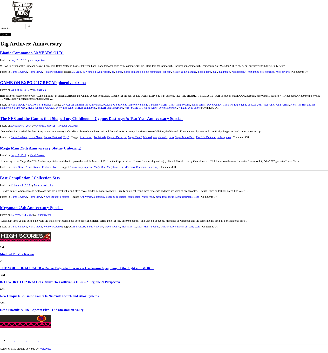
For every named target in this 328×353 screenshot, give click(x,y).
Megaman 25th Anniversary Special (31, 207)
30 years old (89, 71)
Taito (196, 196)
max (215, 71)
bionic (118, 71)
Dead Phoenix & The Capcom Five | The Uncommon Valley (42, 310)
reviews (286, 71)
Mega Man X (128, 226)
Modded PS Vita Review (17, 254)
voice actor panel (168, 107)
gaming (192, 71)
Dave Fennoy (214, 104)
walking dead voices (190, 107)
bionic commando (151, 71)
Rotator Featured (53, 71)
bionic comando (132, 71)
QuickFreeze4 (127, 167)
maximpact (224, 71)
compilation (134, 196)
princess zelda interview (110, 107)
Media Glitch (35, 107)
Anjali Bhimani (79, 104)
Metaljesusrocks (184, 196)
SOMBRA (137, 107)
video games (151, 107)
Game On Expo (231, 104)
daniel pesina (199, 104)
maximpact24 (37, 60)
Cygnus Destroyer (117, 137)
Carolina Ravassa (158, 104)
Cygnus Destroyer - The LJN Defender (56, 125)
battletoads (100, 137)
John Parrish (282, 104)
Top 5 (66, 137)
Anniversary (103, 71)
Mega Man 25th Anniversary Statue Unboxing (40, 148)
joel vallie (269, 104)
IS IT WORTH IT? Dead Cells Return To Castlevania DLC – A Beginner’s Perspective (60, 282)
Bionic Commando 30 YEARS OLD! (32, 53)
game (184, 71)
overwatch (48, 107)
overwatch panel (64, 107)
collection (121, 196)
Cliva (117, 226)
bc (113, 71)
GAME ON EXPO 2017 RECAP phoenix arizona (43, 82)
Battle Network (95, 226)
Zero (197, 226)
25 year (66, 104)
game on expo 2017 (252, 104)
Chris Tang (175, 104)
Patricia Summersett (85, 107)
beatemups (109, 104)
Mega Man (100, 167)
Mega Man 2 (135, 137)
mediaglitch (39, 89)
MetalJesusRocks (43, 185)
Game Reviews (19, 71)
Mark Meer (20, 107)
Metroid (147, 137)
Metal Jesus (148, 196)
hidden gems (204, 71)
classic (176, 71)
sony (191, 226)
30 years (76, 71)
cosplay (186, 104)
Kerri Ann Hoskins (300, 104)
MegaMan (112, 167)
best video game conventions (131, 104)
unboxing (153, 167)
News (29, 104)
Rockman (141, 167)
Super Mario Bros (184, 137)
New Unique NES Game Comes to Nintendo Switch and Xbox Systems (49, 296)
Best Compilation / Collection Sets (30, 178)
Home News (35, 71)
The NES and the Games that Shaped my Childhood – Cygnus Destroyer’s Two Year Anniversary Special (91, 118)
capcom (167, 71)
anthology (99, 196)
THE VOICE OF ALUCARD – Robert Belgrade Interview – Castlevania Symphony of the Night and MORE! (77, 268)
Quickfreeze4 (37, 155)
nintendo (269, 71)
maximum (253, 71)
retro (278, 71)
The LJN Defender (206, 137)
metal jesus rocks (165, 196)
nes (262, 71)
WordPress (45, 348)
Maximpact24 (239, 71)
